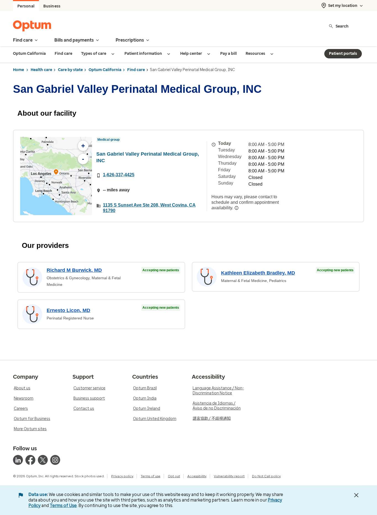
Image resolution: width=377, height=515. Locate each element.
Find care (136, 69)
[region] (56, 176)
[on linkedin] (18, 460)
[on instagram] (55, 460)
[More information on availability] (236, 208)
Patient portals (343, 53)
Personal (25, 6)
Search (342, 26)
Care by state (70, 69)
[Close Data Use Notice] (356, 495)
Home (18, 69)
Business (51, 6)
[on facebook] (30, 460)
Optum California (105, 69)
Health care (41, 69)
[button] (56, 173)
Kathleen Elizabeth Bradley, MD (258, 273)
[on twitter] (43, 460)
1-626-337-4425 (118, 174)
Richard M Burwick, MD (74, 270)
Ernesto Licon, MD (68, 310)
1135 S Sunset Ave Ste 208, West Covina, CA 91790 (149, 208)
